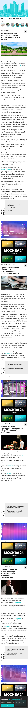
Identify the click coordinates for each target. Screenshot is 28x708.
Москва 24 (14, 18)
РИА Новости (17, 602)
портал (19, 65)
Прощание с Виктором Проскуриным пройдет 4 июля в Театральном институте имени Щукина (16, 511)
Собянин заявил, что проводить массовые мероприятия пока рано (15, 369)
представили (8, 354)
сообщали (18, 618)
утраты (2, 519)
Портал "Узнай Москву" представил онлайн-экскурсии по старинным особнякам (16, 209)
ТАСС (22, 455)
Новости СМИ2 (4, 239)
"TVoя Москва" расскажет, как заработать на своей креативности (15, 365)
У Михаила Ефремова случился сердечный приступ (14, 653)
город (2, 376)
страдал (4, 477)
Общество (13, 567)
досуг (7, 216)
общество (3, 660)
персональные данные (14, 699)
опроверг (7, 626)
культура (3, 216)
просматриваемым (6, 169)
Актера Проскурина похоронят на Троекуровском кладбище (15, 507)
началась (10, 465)
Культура (13, 30)
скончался (9, 473)
